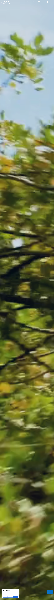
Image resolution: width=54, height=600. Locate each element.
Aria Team (39, 2)
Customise (5, 596)
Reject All (10, 596)
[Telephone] (46, 2)
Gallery (31, 2)
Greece (18, 2)
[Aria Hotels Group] (6, 2)
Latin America (21, 2)
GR (44, 2)
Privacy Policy (6, 594)
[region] (10, 593)
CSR (37, 2)
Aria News (27, 2)
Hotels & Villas (14, 2)
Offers (25, 2)
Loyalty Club (34, 2)
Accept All (15, 596)
